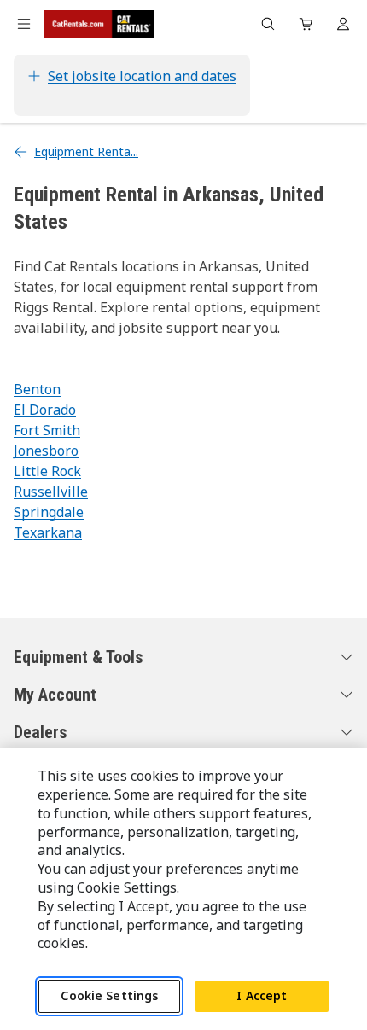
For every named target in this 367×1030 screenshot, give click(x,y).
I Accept (261, 995)
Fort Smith (47, 430)
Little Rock (47, 471)
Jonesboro (46, 450)
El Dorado (45, 409)
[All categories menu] (24, 24)
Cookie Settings (109, 995)
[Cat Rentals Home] (99, 23)
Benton (37, 389)
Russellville (51, 491)
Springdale (49, 512)
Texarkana (48, 532)
